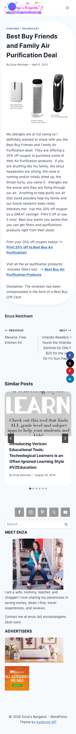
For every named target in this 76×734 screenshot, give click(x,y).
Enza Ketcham (19, 64)
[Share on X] (70, 363)
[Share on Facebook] (70, 355)
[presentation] (38, 413)
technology (30, 28)
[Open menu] (67, 8)
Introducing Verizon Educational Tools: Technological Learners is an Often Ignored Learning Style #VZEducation (36, 455)
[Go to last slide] (11, 438)
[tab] (30, 489)
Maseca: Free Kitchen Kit (15, 337)
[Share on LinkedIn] (70, 379)
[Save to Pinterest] (70, 371)
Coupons (12, 28)
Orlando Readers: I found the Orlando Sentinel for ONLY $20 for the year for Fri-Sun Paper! (56, 344)
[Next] (65, 438)
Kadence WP (46, 722)
